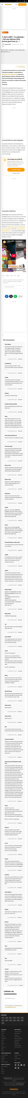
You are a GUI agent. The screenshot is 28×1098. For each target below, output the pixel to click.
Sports (2, 1042)
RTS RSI (2, 1073)
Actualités (5, 32)
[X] (18, 1065)
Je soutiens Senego (16, 169)
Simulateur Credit (17, 1045)
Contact (15, 1056)
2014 (3, 1023)
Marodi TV (3, 1056)
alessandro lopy (8, 446)
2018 (11, 1020)
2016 (18, 1020)
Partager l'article (16, 173)
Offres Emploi (16, 1043)
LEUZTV (2, 1060)
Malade (7, 275)
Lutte (2, 1045)
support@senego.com (20, 1083)
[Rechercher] (16, 4)
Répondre (20, 359)
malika (6, 555)
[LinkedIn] (15, 1068)
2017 (14, 1020)
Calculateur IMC (17, 1040)
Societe (2, 1033)
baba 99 (7, 827)
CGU (15, 1060)
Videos (2, 1048)
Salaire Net (16, 1035)
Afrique (2, 1050)
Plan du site (7, 1085)
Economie (3, 1036)
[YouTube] (24, 1)
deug (6, 416)
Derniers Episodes (4, 1055)
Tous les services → (18, 1047)
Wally (19, 275)
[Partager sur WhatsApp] (15, 296)
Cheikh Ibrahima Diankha (11, 404)
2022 (18, 1017)
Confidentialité (20, 1085)
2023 (14, 1017)
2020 (3, 1020)
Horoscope (16, 1042)
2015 (22, 1020)
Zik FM (2, 1070)
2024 (11, 1017)
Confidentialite (17, 1058)
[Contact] (17, 1)
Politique (3, 1031)
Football (2, 1043)
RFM (2, 1068)
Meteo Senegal (17, 1033)
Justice (2, 1035)
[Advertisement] (14, 19)
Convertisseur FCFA (18, 1031)
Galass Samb (8, 705)
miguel (6, 570)
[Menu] (2, 4)
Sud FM (2, 1071)
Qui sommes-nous (17, 1055)
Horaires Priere (17, 1036)
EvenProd (3, 1058)
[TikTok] (26, 1)
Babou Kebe (8, 613)
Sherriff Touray (8, 691)
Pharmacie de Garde (18, 1038)
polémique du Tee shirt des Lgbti (10, 74)
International (3, 1038)
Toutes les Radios (4, 1066)
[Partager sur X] (11, 296)
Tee (15, 275)
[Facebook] (20, 1)
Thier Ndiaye (8, 344)
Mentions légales (12, 1085)
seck (11, 275)
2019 (7, 1020)
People (2, 1040)
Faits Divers (3, 1047)
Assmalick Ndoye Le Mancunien (12, 542)
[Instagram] (24, 1065)
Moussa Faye (8, 465)
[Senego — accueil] (8, 4)
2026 (3, 1017)
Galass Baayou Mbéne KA (11, 435)
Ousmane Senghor (9, 739)
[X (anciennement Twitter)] (22, 1)
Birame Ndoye (8, 589)
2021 (22, 1017)
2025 (7, 1017)
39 (3, 46)
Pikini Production (4, 1062)
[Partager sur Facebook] (7, 296)
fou (3, 275)
